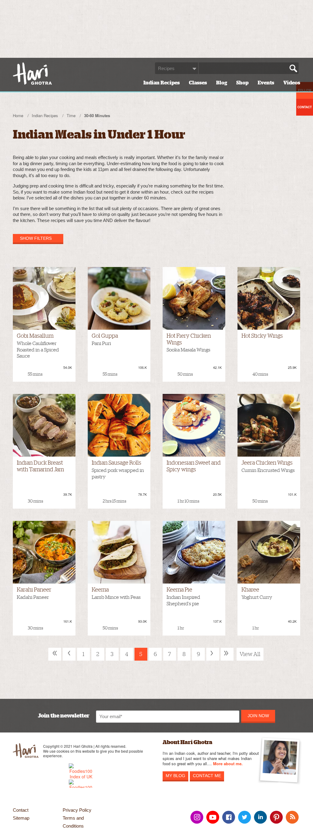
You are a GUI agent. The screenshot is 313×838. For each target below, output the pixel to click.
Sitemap (21, 818)
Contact (20, 810)
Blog (221, 82)
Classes (198, 82)
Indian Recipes (161, 82)
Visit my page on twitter (244, 817)
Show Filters (36, 238)
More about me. (228, 763)
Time (71, 115)
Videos (291, 82)
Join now (258, 715)
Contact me (207, 775)
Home (18, 115)
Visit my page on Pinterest (276, 817)
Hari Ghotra (32, 73)
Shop (242, 82)
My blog (175, 775)
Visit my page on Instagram (196, 817)
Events (266, 82)
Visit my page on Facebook (228, 817)
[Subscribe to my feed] (292, 817)
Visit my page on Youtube (212, 817)
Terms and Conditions (73, 822)
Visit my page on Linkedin (260, 817)
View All (250, 654)
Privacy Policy (77, 810)
